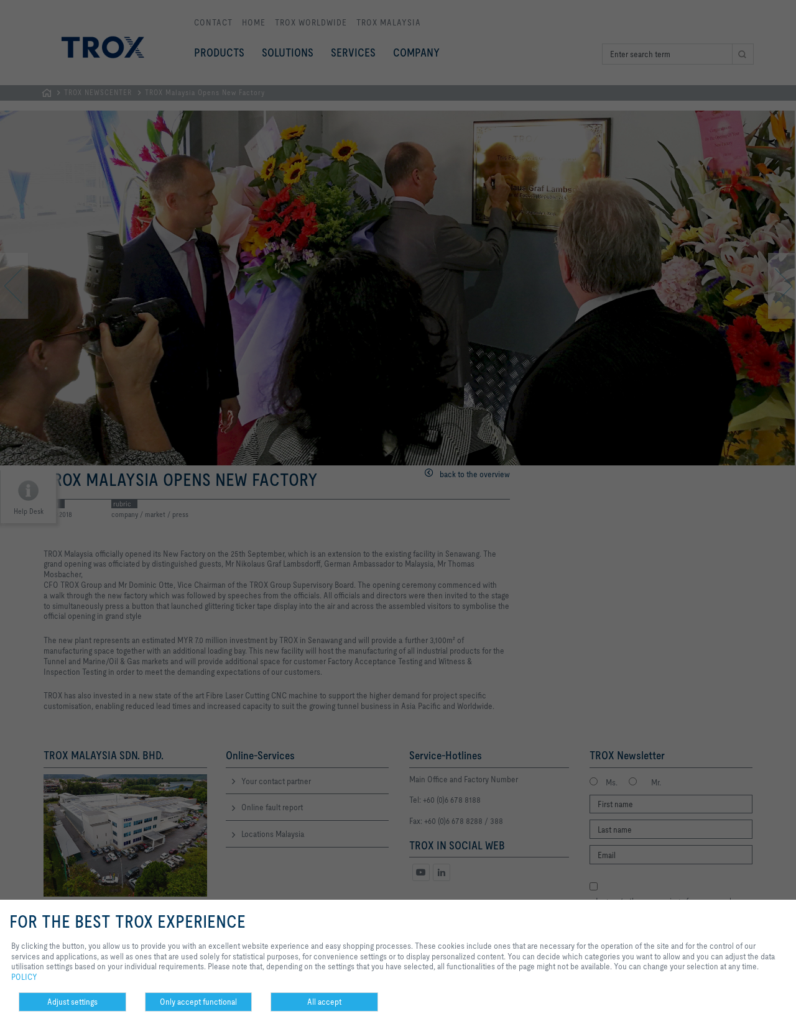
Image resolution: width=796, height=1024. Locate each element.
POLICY (24, 977)
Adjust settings (72, 1002)
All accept (324, 1002)
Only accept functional (198, 1002)
